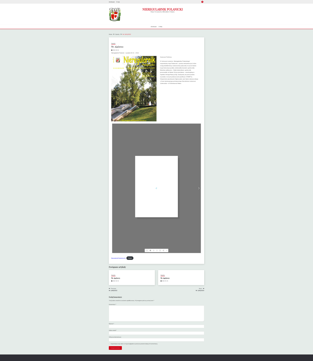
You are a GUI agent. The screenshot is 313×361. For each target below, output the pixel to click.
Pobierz (130, 258)
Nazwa (111, 323)
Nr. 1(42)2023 (115, 278)
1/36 (147, 250)
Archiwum (112, 2)
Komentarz (112, 304)
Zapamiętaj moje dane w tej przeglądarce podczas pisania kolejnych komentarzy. (134, 344)
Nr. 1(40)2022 (165, 278)
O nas (118, 2)
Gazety (113, 43)
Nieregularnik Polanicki (162, 9)
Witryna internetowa (115, 337)
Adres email (113, 330)
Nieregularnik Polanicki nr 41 (118, 258)
